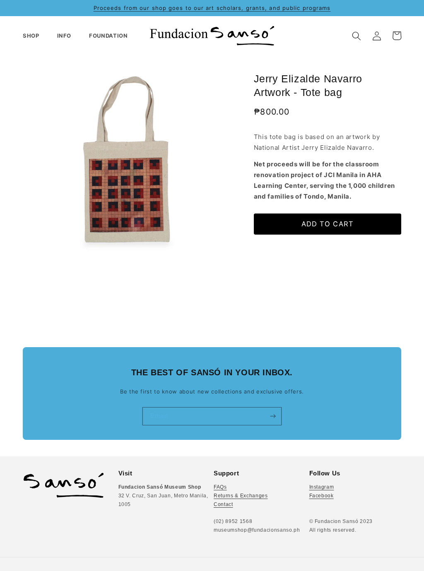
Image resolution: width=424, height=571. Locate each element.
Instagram (321, 487)
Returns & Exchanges (241, 496)
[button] (34, 36)
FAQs (220, 487)
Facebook (321, 496)
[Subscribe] (272, 416)
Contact (223, 504)
